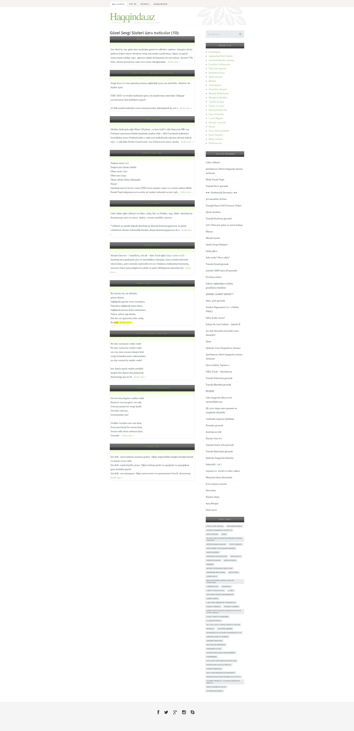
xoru (224, 534)
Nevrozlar (211, 490)
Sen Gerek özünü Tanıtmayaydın (220, 594)
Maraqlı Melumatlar (219, 93)
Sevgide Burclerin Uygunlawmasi (221, 653)
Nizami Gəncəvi (152, 245)
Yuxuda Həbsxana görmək (219, 378)
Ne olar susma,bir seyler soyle (152, 333)
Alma (208, 341)
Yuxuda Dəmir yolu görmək (220, 445)
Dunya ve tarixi (216, 106)
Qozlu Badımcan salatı (216, 687)
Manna (209, 231)
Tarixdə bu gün (216, 102)
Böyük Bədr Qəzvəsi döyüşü (219, 665)
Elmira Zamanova (214, 669)
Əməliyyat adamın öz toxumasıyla (221, 602)
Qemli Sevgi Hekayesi (217, 244)
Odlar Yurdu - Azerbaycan (219, 371)
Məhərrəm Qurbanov (216, 645)
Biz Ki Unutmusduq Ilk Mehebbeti (221, 673)
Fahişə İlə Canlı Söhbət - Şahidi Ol (223, 324)
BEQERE (210, 391)
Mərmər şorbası (231, 607)
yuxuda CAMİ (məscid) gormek (221, 270)
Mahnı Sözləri (216, 139)
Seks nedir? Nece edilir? (218, 257)
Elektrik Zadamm (225, 629)
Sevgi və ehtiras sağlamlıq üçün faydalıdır (152, 73)
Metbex (212, 81)
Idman (212, 126)
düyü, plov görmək (215, 301)
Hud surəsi (211, 510)
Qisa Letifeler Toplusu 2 (218, 365)
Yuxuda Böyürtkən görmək (219, 451)
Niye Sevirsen (212, 534)
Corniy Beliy (212, 576)
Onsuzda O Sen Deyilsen (217, 556)
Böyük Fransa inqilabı (216, 544)
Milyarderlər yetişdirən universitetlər (224, 633)
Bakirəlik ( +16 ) (214, 464)
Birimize (210, 564)
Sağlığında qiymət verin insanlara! (152, 283)
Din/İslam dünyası (218, 89)
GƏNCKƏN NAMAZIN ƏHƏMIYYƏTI (219, 530)
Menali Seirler (213, 238)
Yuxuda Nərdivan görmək (219, 218)
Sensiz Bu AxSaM (213, 560)
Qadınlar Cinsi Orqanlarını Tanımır (223, 348)
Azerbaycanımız (217, 72)
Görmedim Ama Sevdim (216, 572)
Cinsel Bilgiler (216, 118)
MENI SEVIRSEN (230, 560)
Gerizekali (226, 586)
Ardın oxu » (174, 62)
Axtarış (145, 4)
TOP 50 (132, 4)
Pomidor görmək (214, 425)
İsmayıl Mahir (212, 598)
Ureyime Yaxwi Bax (214, 641)
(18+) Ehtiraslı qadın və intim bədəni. (224, 225)
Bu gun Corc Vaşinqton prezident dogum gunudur (224, 539)
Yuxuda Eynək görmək (217, 264)
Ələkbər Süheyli (214, 621)
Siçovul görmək (213, 607)
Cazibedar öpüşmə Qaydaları (220, 419)
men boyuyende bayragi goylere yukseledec (220, 581)
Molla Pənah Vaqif (152, 153)
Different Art (215, 143)
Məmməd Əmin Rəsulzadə (219, 477)
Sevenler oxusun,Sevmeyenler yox (152, 388)
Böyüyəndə (234, 572)
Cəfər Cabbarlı (152, 203)
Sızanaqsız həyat (214, 649)
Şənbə (231, 590)
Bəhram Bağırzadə (215, 691)
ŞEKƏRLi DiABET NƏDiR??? (220, 294)
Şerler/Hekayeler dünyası (221, 60)
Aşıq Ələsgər (212, 503)
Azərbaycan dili (213, 432)
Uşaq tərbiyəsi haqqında (217, 617)
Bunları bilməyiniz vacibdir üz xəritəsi (224, 677)
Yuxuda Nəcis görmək (217, 186)
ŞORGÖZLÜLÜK (212, 586)
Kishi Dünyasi (216, 135)
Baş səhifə (118, 4)
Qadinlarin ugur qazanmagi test (152, 39)
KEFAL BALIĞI (236, 556)
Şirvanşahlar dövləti (216, 199)
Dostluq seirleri (214, 277)
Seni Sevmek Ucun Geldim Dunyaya (221, 548)
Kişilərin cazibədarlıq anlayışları (221, 661)
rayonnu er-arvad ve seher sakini (223, 471)
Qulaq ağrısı (212, 251)
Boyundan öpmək (234, 526)
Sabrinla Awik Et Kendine (217, 637)
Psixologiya (214, 52)
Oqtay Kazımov (213, 552)
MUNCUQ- (210, 629)
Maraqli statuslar (217, 122)
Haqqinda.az (132, 16)
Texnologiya (215, 85)
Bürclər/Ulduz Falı (218, 110)
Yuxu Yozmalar (216, 114)
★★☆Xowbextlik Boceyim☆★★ (221, 192)
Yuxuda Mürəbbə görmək (218, 384)
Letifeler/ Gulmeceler (219, 64)
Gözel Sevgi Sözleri (215, 526)
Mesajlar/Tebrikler (218, 97)
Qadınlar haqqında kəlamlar (220, 458)
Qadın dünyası (216, 77)
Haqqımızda (160, 4)
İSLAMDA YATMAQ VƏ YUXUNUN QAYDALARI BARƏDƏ (223, 682)
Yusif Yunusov (236, 544)
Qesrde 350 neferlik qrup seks (219, 568)
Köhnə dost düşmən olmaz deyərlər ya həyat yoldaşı (224, 612)
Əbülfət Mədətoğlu (215, 590)
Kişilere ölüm (212, 497)
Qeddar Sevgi (152, 446)
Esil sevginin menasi (216, 484)
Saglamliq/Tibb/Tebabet (221, 56)
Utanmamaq (212, 657)
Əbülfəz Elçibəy (152, 119)
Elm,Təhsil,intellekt (219, 131)
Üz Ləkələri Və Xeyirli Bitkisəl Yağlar (223, 625)
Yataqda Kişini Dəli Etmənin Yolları (224, 205)
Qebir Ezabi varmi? (215, 318)
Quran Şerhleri (213, 212)
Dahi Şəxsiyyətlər (218, 68)
